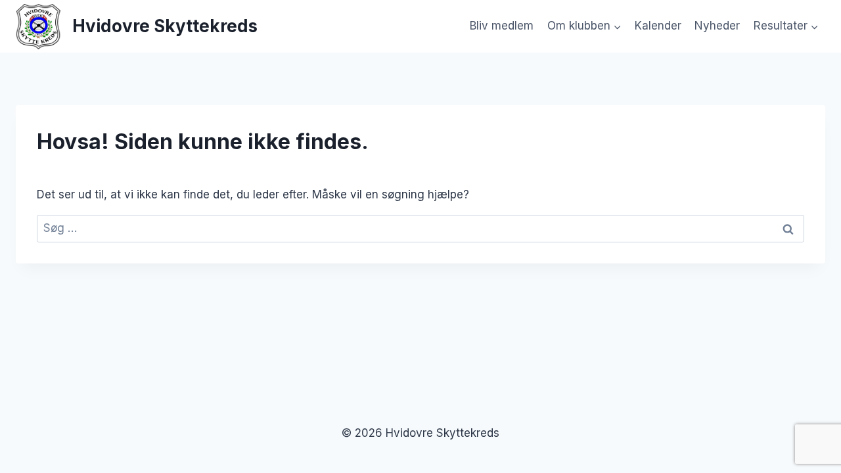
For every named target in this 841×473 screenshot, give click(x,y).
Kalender (658, 25)
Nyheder (717, 25)
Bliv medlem (502, 25)
